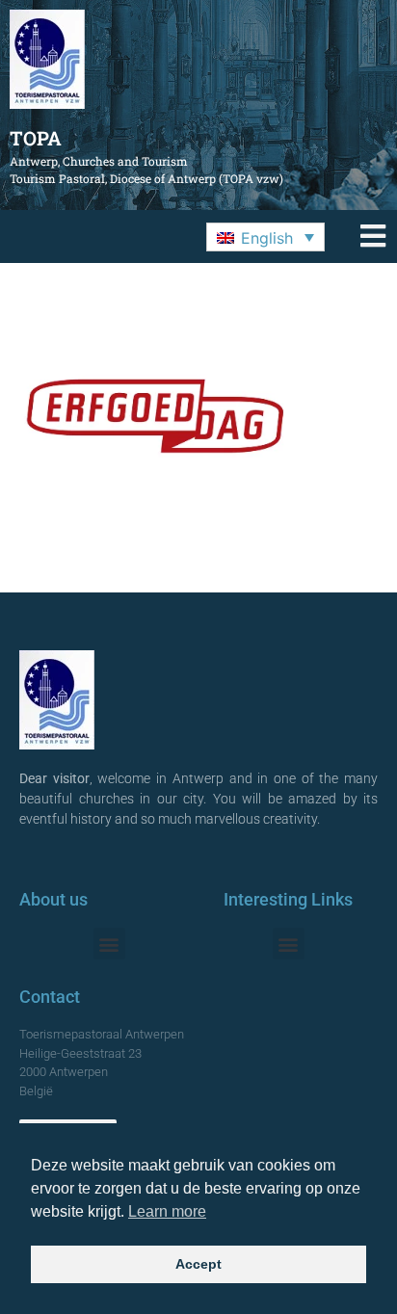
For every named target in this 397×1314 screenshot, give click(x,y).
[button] (265, 237)
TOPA (36, 137)
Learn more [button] (167, 1211)
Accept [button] (198, 1264)
